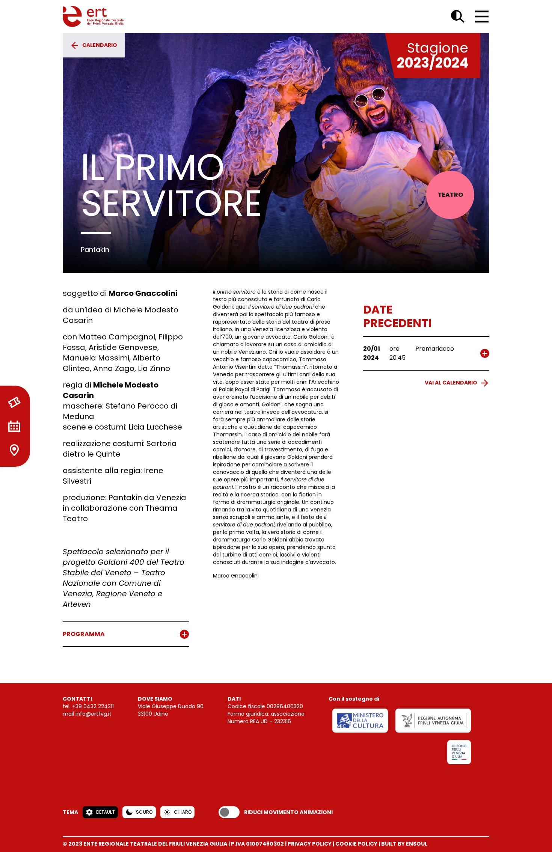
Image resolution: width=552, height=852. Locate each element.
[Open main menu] (481, 16)
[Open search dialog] (457, 16)
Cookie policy (356, 843)
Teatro (450, 194)
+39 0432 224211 (93, 706)
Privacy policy (310, 843)
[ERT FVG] (93, 16)
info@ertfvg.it (93, 714)
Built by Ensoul (404, 843)
